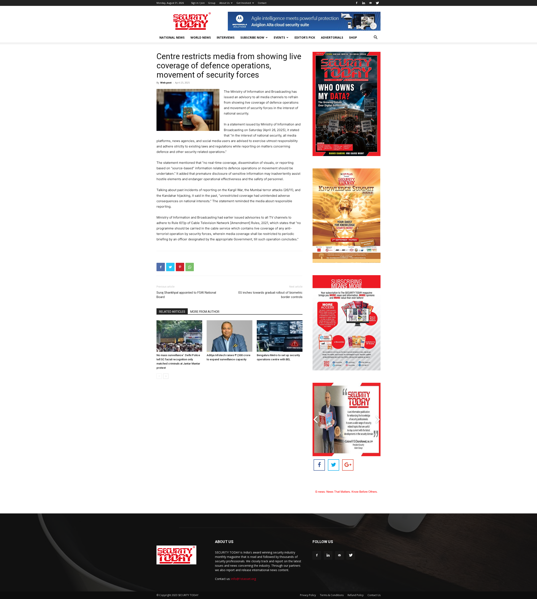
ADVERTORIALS (332, 37)
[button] (375, 38)
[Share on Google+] (347, 465)
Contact (262, 2)
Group (211, 2)
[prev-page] (159, 376)
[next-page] (165, 376)
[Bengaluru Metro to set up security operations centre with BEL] (279, 336)
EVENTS (279, 37)
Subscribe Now (252, 37)
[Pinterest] (180, 267)
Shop (353, 37)
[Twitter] (377, 3)
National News (172, 37)
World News (200, 37)
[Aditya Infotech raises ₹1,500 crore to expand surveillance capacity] (229, 336)
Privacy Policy (308, 595)
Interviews (226, 37)
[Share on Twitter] (333, 465)
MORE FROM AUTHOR (204, 311)
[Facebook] (356, 3)
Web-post (166, 82)
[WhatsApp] (189, 267)
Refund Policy (356, 595)
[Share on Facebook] (319, 465)
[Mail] (370, 3)
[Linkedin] (363, 3)
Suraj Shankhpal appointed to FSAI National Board (186, 295)
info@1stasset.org (243, 579)
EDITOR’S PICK (305, 37)
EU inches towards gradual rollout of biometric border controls (270, 295)
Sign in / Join (198, 2)
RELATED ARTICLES (172, 311)
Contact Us (374, 595)
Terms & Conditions (332, 595)
